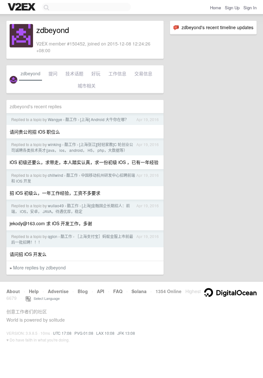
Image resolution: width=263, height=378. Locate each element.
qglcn (52, 236)
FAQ (118, 291)
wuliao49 (56, 205)
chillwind (55, 175)
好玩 (95, 73)
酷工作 (71, 119)
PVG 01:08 (83, 333)
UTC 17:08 (62, 333)
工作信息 (117, 73)
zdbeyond (30, 73)
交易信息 (143, 73)
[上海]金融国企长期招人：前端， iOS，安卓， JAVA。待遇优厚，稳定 (70, 208)
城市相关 (87, 85)
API (100, 291)
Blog (83, 291)
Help (34, 291)
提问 (52, 73)
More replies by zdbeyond (39, 267)
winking (54, 144)
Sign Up (232, 7)
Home (215, 7)
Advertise (58, 291)
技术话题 (74, 73)
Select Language (45, 298)
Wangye (55, 119)
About (13, 291)
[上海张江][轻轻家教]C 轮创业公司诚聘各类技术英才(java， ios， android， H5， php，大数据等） (72, 147)
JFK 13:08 (126, 333)
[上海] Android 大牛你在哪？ (104, 119)
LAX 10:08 (105, 333)
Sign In (250, 7)
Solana (139, 291)
